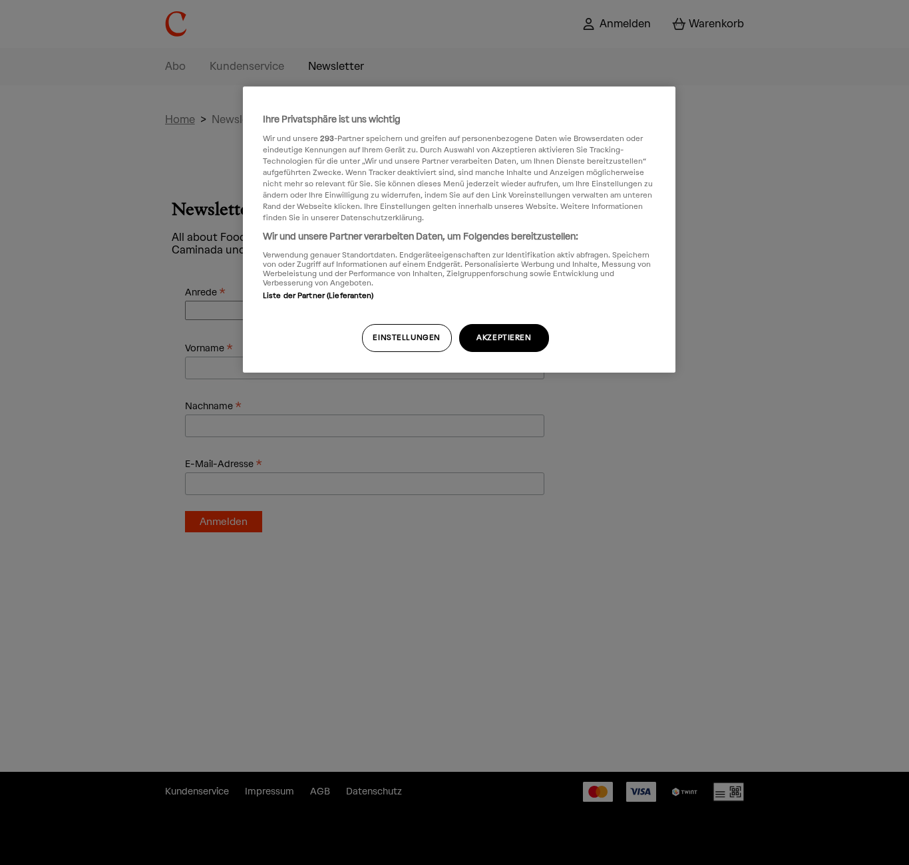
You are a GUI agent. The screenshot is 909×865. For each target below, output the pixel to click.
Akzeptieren (503, 337)
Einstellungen (406, 337)
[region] (459, 229)
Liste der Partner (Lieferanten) (318, 295)
